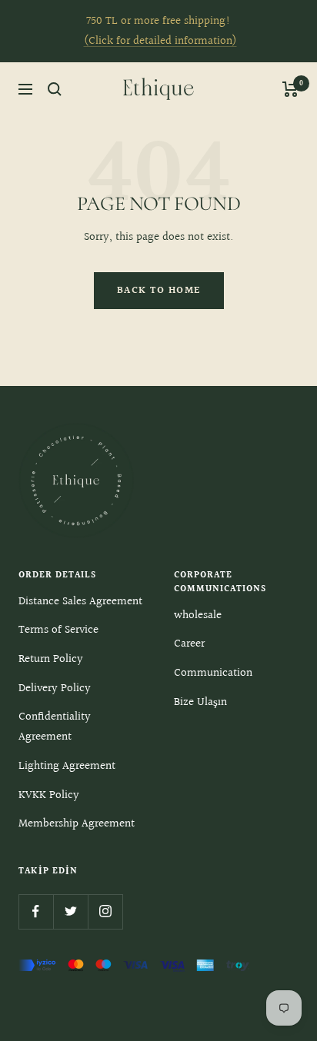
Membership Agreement (76, 824)
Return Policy (50, 659)
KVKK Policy (48, 795)
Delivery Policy (54, 688)
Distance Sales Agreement (80, 601)
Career (189, 644)
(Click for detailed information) (160, 41)
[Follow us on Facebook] (35, 911)
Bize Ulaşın (200, 702)
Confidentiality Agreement (54, 727)
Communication (213, 673)
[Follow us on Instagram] (105, 911)
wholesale (198, 615)
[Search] (55, 89)
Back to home (159, 290)
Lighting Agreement (66, 766)
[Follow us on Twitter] (70, 911)
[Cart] (290, 89)
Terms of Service (58, 630)
